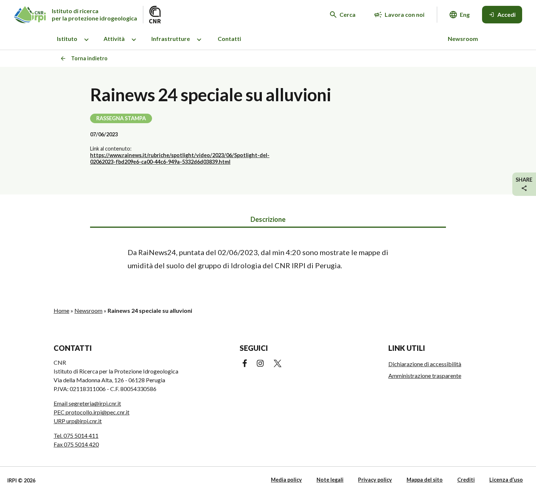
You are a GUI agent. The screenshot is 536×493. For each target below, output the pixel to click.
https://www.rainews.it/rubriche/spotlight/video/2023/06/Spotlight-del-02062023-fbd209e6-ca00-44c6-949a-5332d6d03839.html (179, 158)
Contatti (229, 38)
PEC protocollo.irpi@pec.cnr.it (91, 412)
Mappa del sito (425, 480)
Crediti (466, 480)
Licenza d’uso (506, 480)
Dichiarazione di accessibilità (424, 363)
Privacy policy (375, 480)
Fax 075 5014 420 (76, 444)
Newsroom (463, 38)
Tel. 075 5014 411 (76, 435)
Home (61, 310)
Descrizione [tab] (268, 219)
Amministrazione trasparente (424, 375)
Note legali (329, 480)
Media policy (286, 480)
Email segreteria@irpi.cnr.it (87, 403)
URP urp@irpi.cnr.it (78, 420)
